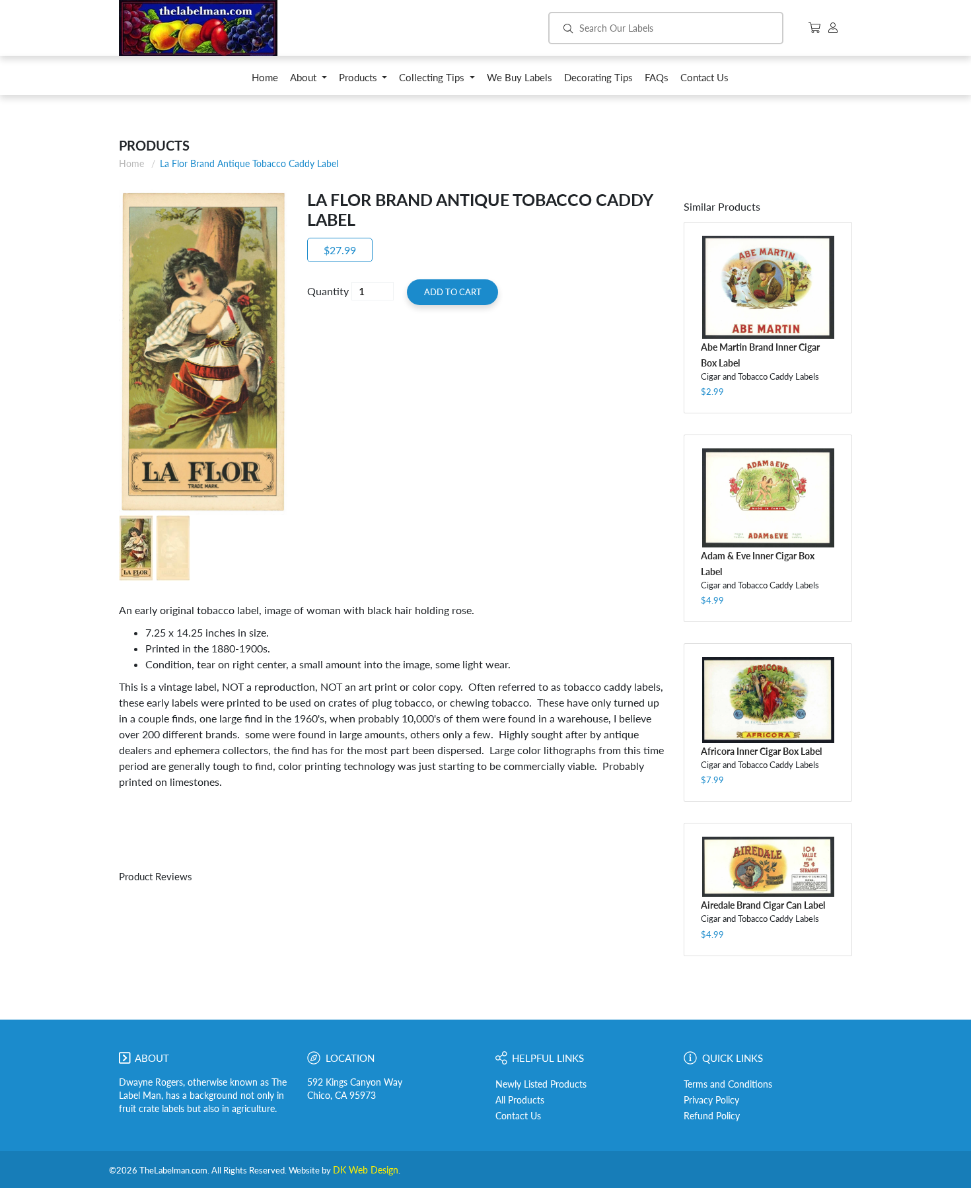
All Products (519, 1100)
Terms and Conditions (728, 1084)
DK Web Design (365, 1170)
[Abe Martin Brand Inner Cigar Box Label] (768, 287)
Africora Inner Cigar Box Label (761, 751)
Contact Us (518, 1116)
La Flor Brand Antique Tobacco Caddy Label (249, 163)
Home (131, 163)
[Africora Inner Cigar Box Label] (768, 700)
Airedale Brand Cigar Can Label (763, 905)
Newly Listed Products (541, 1084)
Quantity (328, 291)
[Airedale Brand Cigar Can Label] (768, 867)
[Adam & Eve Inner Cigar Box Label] (768, 497)
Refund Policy (712, 1116)
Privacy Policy (711, 1100)
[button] (308, 81)
